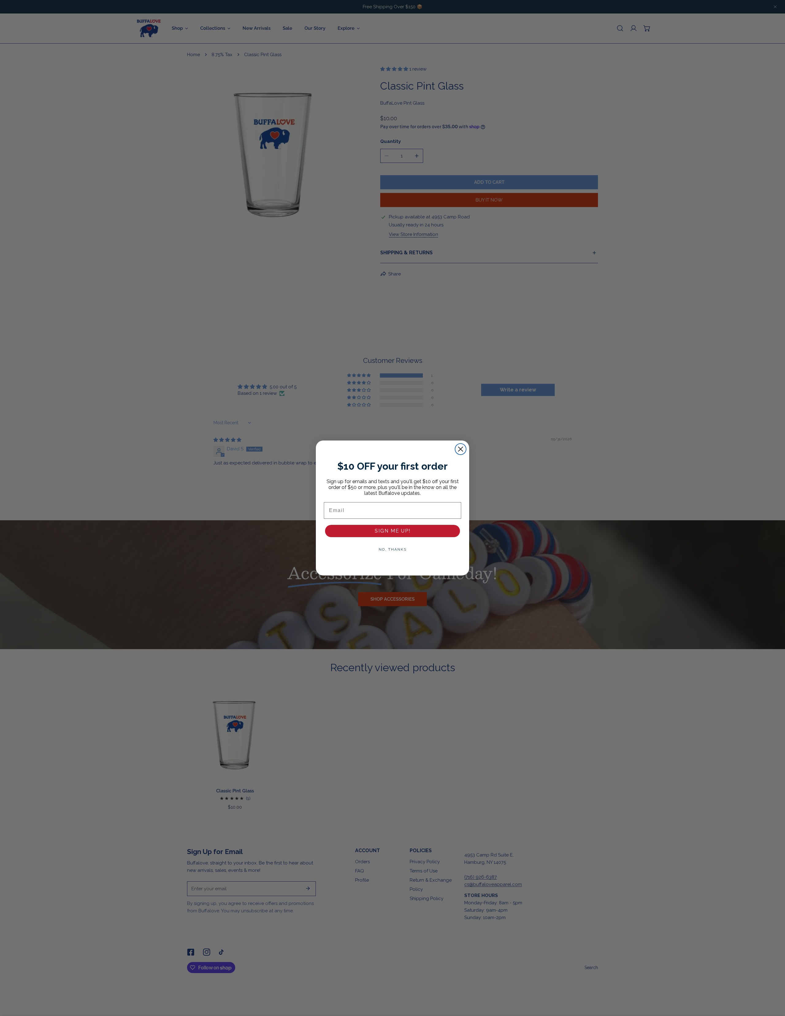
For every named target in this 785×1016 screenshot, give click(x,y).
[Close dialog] (460, 449)
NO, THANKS (393, 549)
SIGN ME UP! (393, 531)
